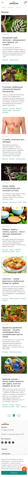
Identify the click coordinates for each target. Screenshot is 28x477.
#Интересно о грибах (15, 202)
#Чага (24, 202)
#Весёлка (23, 406)
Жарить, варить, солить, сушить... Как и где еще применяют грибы (13, 232)
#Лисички (5, 59)
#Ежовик (12, 108)
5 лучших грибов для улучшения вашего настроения (12, 89)
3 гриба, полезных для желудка (13, 140)
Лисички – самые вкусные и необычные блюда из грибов (13, 281)
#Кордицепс (16, 110)
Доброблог (11, 7)
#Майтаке (18, 249)
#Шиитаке (19, 108)
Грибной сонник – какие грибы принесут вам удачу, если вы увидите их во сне (13, 382)
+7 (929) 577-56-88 (7, 430)
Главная (3, 7)
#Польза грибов (14, 59)
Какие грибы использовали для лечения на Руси (11, 188)
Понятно (14, 473)
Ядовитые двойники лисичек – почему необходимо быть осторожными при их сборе (12, 332)
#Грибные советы (14, 298)
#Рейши (11, 249)
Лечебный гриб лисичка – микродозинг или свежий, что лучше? (14, 41)
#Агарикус (5, 112)
